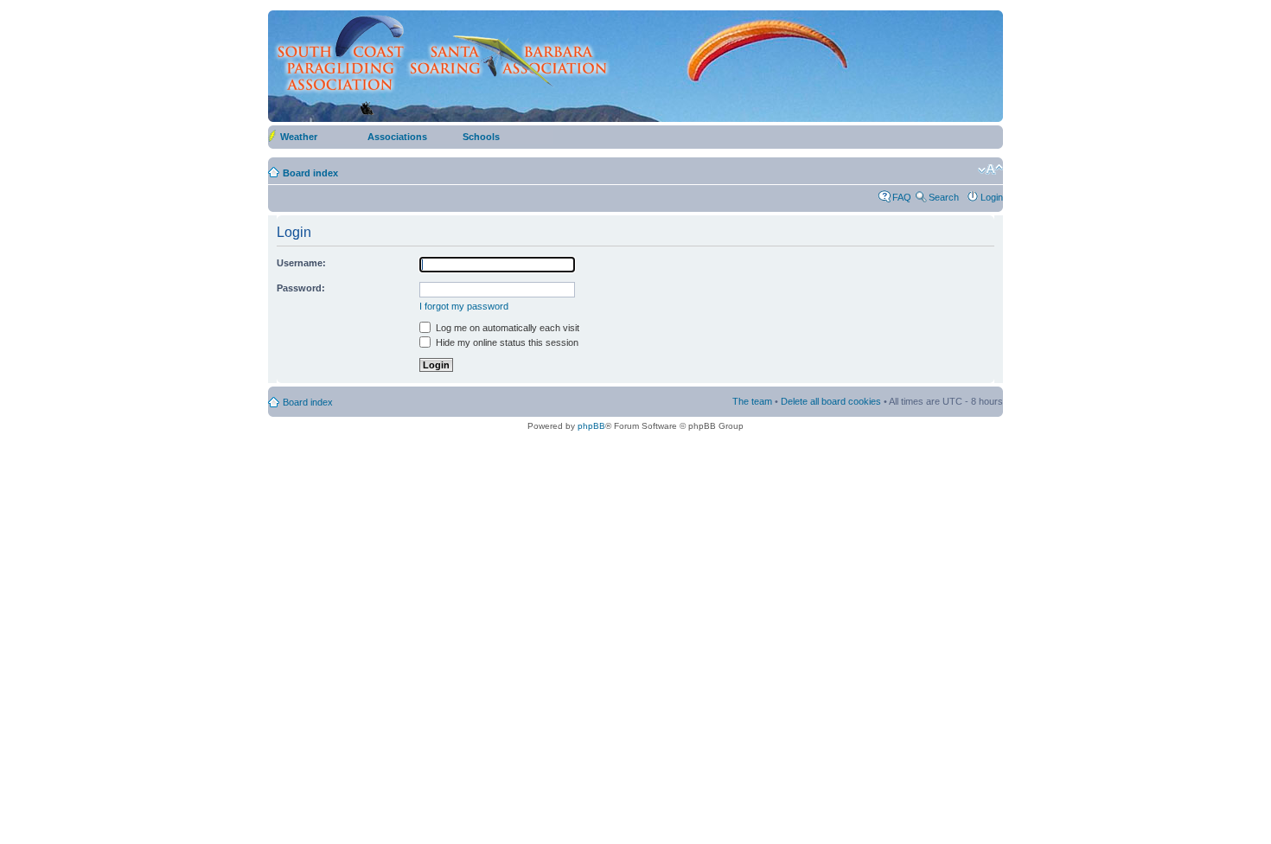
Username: (301, 263)
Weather (298, 136)
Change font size (990, 169)
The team (752, 401)
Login (991, 197)
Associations (397, 136)
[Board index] (441, 66)
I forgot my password (463, 306)
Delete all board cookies (831, 401)
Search (944, 197)
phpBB (591, 426)
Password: (301, 288)
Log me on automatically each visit (506, 328)
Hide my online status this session (505, 342)
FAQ (901, 197)
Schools (481, 136)
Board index (310, 173)
